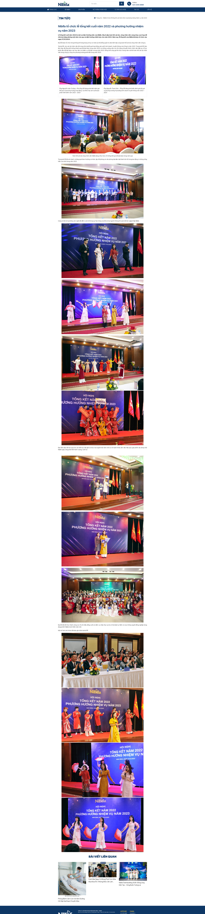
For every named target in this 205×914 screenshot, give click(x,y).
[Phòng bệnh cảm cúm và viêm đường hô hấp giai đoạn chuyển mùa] (72, 879)
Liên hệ (149, 9)
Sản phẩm (81, 9)
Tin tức (136, 9)
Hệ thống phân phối (100, 9)
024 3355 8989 (138, 5)
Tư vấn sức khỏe (120, 9)
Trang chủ (53, 9)
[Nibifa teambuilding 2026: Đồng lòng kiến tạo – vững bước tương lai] (133, 871)
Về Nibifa (67, 9)
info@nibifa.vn (132, 913)
